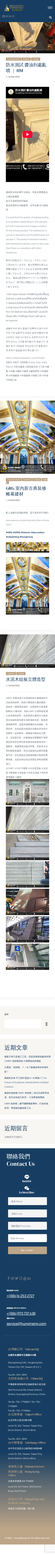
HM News (26, 479)
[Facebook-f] (3, 16)
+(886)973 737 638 (21, 1312)
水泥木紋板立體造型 (25, 679)
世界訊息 (26, 59)
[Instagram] (13, 16)
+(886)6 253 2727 (20, 1295)
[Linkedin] (29, 1278)
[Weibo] (6, 16)
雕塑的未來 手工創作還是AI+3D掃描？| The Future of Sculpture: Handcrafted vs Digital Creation (26, 1082)
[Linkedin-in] (10, 16)
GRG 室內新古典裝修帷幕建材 (26, 491)
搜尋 (6, 1014)
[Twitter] (16, 1278)
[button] (50, 17)
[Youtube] (25, 1278)
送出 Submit (27, 1250)
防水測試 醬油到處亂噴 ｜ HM (26, 67)
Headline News (13, 59)
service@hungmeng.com (26, 1323)
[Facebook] (8, 1278)
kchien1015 (14, 76)
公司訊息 (36, 59)
